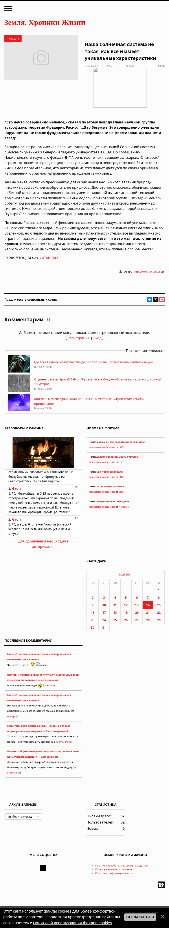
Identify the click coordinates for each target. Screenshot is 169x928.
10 (104, 605)
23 (92, 620)
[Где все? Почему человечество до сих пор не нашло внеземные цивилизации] (19, 371)
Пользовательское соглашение (113, 869)
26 (126, 620)
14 (148, 605)
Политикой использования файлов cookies (72, 923)
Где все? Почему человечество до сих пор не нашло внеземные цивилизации (93, 362)
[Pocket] (162, 299)
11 (115, 605)
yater (121, 491)
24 (104, 620)
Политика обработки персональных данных (121, 865)
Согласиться (140, 917)
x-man (50, 685)
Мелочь (66, 741)
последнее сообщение (102, 447)
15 (159, 605)
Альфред (12, 716)
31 (104, 627)
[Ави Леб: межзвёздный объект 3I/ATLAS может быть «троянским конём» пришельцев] (19, 410)
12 (126, 605)
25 (115, 620)
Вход (97, 337)
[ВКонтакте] (149, 299)
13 (137, 605)
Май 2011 (125, 574)
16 (92, 612)
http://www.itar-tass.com (149, 271)
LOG (121, 447)
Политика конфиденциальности (114, 873)
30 (92, 627)
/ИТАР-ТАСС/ (50, 257)
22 (159, 612)
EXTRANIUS (13, 772)
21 (148, 612)
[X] (155, 299)
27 (137, 620)
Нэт (121, 462)
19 (126, 612)
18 (115, 612)
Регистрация (79, 337)
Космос (129, 65)
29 (159, 620)
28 (148, 620)
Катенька (124, 506)
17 (104, 612)
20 (137, 612)
